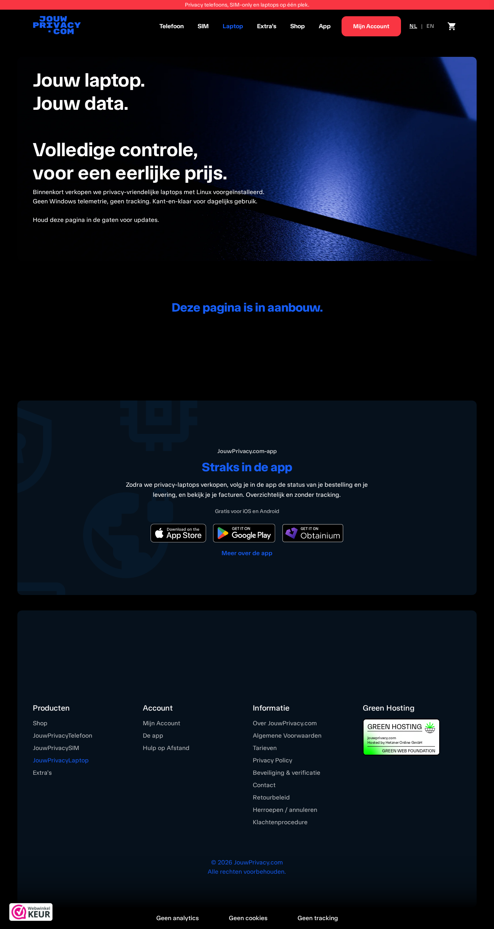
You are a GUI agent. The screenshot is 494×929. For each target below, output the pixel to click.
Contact (264, 785)
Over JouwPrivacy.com (285, 723)
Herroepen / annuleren (285, 809)
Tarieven (265, 748)
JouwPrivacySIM (56, 748)
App (325, 26)
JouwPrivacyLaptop (61, 760)
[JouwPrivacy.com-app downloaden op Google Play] (244, 533)
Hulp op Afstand (166, 748)
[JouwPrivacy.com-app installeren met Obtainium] (312, 533)
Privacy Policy (272, 760)
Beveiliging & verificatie (286, 772)
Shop (297, 26)
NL (413, 26)
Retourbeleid (271, 797)
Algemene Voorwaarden (287, 735)
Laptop (233, 26)
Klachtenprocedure (280, 822)
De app (153, 735)
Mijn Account (161, 723)
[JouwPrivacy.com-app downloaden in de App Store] (178, 533)
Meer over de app (247, 553)
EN (430, 26)
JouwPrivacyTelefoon (62, 735)
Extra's (266, 26)
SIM (203, 26)
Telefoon (171, 26)
